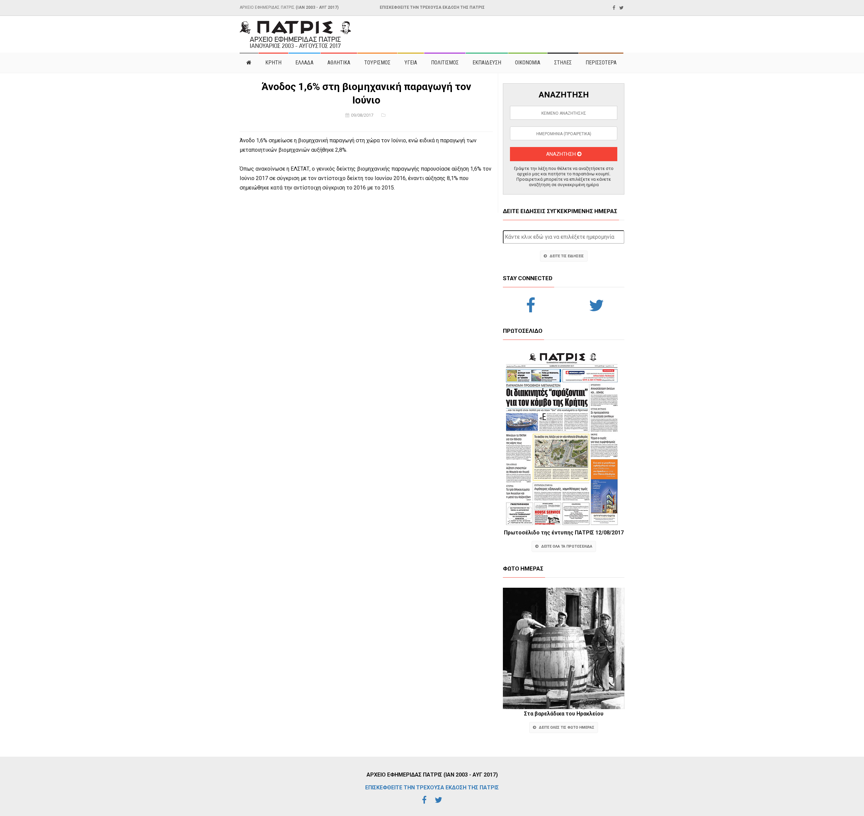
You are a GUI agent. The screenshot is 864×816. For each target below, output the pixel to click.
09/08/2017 (362, 115)
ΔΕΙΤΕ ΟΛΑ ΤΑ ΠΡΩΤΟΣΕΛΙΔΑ (566, 546)
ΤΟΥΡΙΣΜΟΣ (377, 62)
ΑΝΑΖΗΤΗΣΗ (561, 154)
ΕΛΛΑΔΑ (304, 62)
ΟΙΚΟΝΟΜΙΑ (527, 62)
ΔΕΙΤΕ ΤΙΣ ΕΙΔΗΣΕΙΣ (567, 256)
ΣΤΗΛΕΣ (563, 62)
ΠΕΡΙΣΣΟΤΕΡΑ (601, 62)
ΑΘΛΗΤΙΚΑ (338, 62)
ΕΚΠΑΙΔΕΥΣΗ (487, 62)
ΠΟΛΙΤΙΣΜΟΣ (445, 62)
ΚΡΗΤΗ (273, 62)
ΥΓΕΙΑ (410, 62)
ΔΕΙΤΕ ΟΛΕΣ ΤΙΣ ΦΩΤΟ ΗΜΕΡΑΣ (566, 727)
